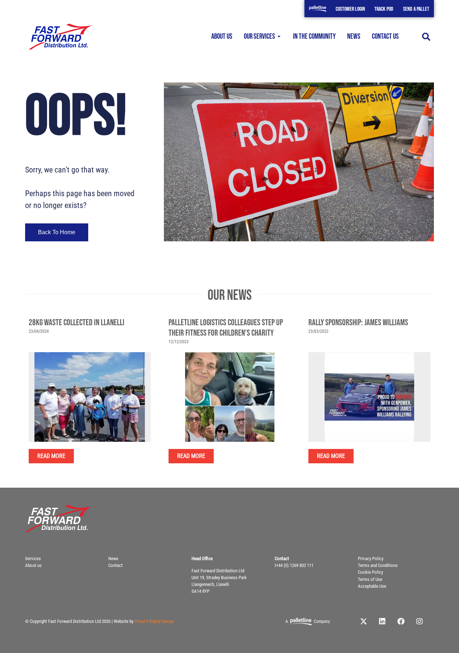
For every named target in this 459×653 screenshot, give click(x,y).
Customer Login (350, 9)
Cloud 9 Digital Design (154, 621)
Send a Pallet (416, 9)
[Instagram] (419, 621)
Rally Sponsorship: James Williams (358, 322)
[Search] (426, 37)
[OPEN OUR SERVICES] (279, 36)
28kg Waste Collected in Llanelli (76, 322)
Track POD (383, 9)
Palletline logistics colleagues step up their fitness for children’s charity (226, 327)
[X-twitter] (363, 621)
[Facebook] (401, 621)
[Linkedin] (382, 621)
